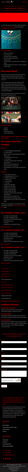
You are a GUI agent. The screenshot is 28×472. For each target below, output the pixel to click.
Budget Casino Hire (5, 274)
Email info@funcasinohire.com (14, 14)
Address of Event (5, 364)
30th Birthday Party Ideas (7, 285)
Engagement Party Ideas (7, 287)
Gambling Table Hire (5, 271)
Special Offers (6, 429)
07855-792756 (14, 20)
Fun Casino (3, 282)
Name (3, 340)
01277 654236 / (14, 18)
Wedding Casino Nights (6, 290)
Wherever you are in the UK (7, 27)
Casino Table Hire (5, 276)
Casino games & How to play (10, 427)
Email (3, 359)
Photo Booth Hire (7, 444)
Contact (5, 431)
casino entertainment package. (8, 28)
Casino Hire (5, 440)
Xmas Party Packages (8, 446)
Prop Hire (5, 442)
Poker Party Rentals (5, 293)
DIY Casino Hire (4, 268)
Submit (4, 386)
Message (3, 369)
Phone (2, 353)
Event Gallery (6, 425)
